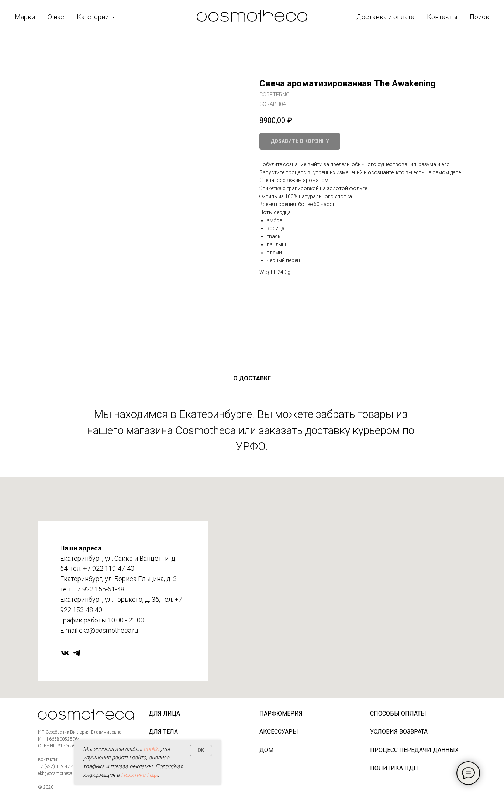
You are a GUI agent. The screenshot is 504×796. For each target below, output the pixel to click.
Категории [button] (93, 17)
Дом (266, 750)
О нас (56, 17)
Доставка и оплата (385, 17)
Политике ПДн (139, 775)
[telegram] (76, 653)
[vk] (65, 653)
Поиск (479, 17)
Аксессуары (278, 731)
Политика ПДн (394, 768)
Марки (25, 17)
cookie (151, 749)
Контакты (442, 17)
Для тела (163, 731)
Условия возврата (399, 731)
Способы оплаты (398, 713)
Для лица (164, 713)
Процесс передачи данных (414, 750)
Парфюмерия (281, 713)
